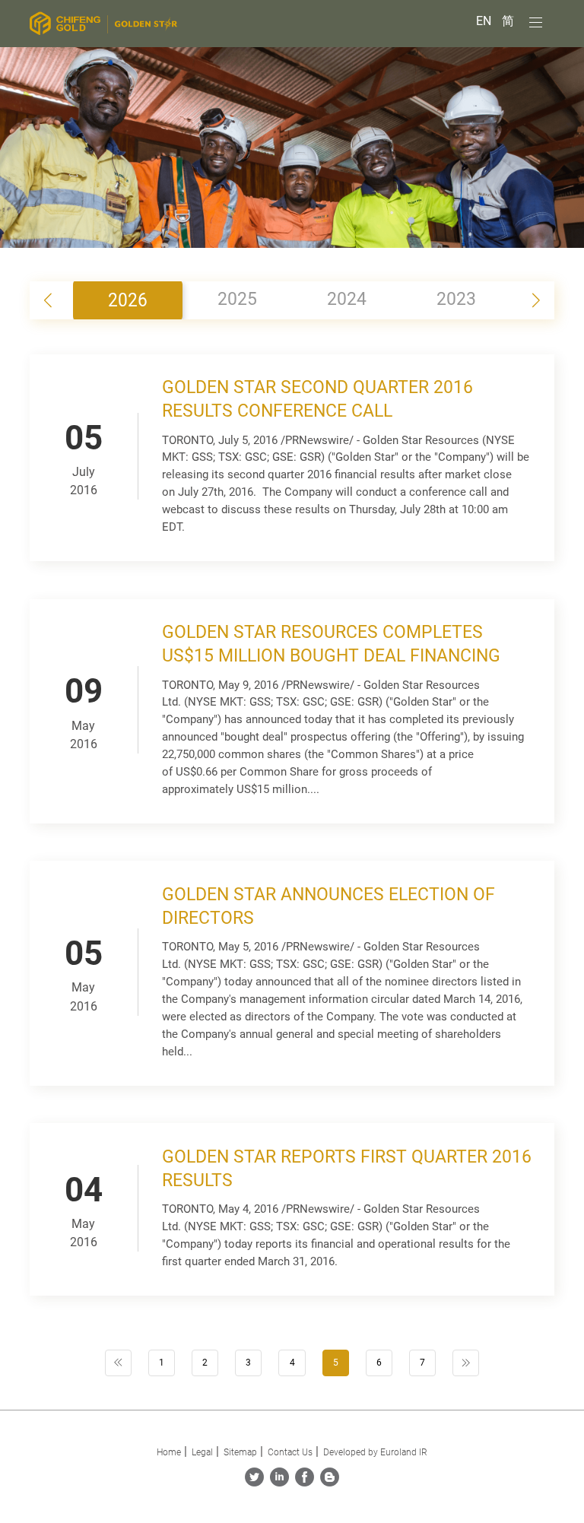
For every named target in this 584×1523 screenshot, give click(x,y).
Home (169, 1452)
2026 (128, 299)
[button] (535, 300)
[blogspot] (329, 1482)
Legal (202, 1452)
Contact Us (290, 1452)
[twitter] (254, 1482)
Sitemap (240, 1452)
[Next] (465, 1363)
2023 (456, 299)
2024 (347, 299)
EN (485, 21)
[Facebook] (304, 1482)
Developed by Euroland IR (375, 1452)
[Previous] (118, 1363)
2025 (237, 299)
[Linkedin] (279, 1482)
